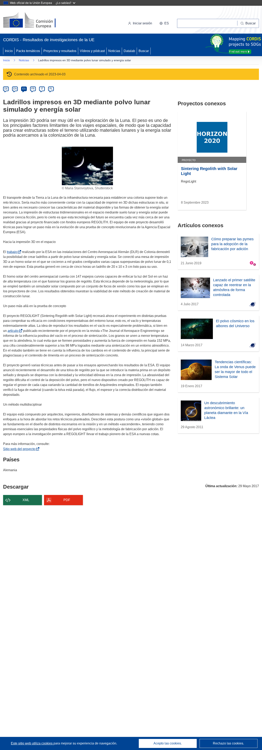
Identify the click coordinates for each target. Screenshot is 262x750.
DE (6, 88)
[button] (164, 23)
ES (24, 88)
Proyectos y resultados (59, 51)
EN (15, 88)
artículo (14, 330)
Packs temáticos (28, 51)
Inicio (9, 51)
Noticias (114, 51)
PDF (66, 500)
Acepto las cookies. (168, 743)
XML (26, 500)
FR (33, 88)
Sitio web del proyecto (20, 449)
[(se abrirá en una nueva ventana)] (36, 20)
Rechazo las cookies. (228, 743)
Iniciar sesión (142, 23)
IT (42, 88)
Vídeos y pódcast (92, 51)
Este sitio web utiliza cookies (32, 743)
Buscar (144, 51)
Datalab (129, 51)
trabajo (13, 252)
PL (51, 88)
